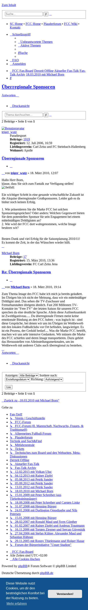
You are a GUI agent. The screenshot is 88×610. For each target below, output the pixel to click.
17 (25, 256)
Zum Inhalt (9, 5)
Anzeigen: (12, 375)
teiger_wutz (9, 132)
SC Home (16, 24)
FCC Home (33, 24)
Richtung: (37, 379)
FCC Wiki (70, 24)
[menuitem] (35, 41)
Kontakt (15, 27)
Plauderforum (52, 24)
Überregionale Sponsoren (28, 86)
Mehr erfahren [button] (17, 603)
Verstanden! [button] (65, 594)
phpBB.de (46, 573)
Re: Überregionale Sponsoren (26, 272)
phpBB (22, 566)
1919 (26, 139)
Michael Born (10, 253)
